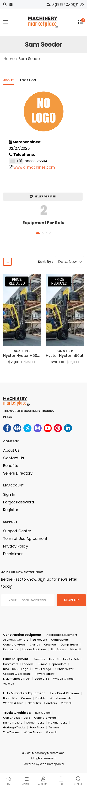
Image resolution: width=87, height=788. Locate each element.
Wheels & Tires (63, 678)
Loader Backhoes (34, 649)
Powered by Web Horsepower (43, 764)
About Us (11, 450)
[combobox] (16, 161)
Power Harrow (44, 673)
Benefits (10, 465)
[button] (38, 233)
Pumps (42, 664)
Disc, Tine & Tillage (15, 669)
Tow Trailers (11, 732)
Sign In (57, 4)
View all (75, 649)
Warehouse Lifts (61, 698)
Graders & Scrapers (17, 673)
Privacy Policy (15, 546)
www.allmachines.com (34, 167)
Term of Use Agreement (25, 538)
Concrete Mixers (14, 644)
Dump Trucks (70, 644)
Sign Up (77, 4)
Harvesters (10, 664)
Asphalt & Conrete (15, 639)
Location (28, 80)
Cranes (35, 644)
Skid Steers (58, 649)
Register (10, 509)
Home (9, 58)
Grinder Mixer (64, 669)
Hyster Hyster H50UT (22, 355)
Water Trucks (33, 732)
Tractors (39, 659)
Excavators (10, 649)
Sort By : (45, 261)
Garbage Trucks (14, 727)
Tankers (54, 727)
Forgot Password (18, 502)
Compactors (60, 639)
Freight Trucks (57, 722)
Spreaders (59, 664)
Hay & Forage (42, 669)
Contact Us (13, 458)
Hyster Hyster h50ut (65, 355)
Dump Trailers (12, 722)
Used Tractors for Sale (64, 659)
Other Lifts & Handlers (42, 703)
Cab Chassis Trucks (16, 717)
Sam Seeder (22, 351)
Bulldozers (40, 639)
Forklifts (40, 698)
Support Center (17, 531)
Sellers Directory (18, 473)
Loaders (28, 664)
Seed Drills (42, 678)
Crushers (50, 644)
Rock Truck (37, 727)
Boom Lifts (10, 698)
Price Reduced (17, 281)
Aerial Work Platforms (64, 693)
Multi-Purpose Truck (16, 678)
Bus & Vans (42, 712)
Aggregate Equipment (61, 634)
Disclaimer (13, 553)
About (8, 80)
